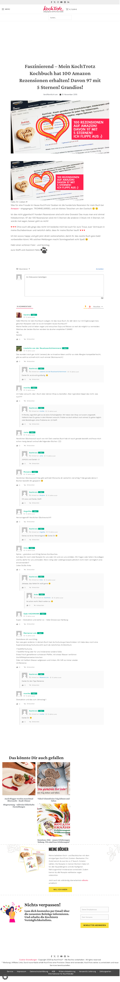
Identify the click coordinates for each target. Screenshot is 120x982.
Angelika (42, 532)
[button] (5, 977)
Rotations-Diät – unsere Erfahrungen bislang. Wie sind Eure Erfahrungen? (54, 841)
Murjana (42, 495)
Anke (41, 580)
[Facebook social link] (51, 2)
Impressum (21, 971)
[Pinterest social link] (65, 2)
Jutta (41, 456)
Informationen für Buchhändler (61, 974)
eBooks (85, 880)
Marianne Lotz (44, 677)
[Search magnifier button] (69, 17)
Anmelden (100, 269)
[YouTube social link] (61, 2)
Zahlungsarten (105, 971)
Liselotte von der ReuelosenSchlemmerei (43, 348)
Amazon (15, 208)
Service (10, 971)
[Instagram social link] (58, 2)
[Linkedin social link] (68, 2)
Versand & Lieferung (87, 971)
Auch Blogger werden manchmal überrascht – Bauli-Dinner (19, 799)
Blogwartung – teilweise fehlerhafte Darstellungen (18, 805)
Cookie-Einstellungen (28, 960)
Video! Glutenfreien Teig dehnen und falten (54, 799)
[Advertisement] (60, 38)
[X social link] (54, 2)
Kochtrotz (47, 598)
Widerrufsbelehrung (67, 971)
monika (41, 411)
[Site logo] (53, 9)
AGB (53, 971)
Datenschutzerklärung (39, 971)
